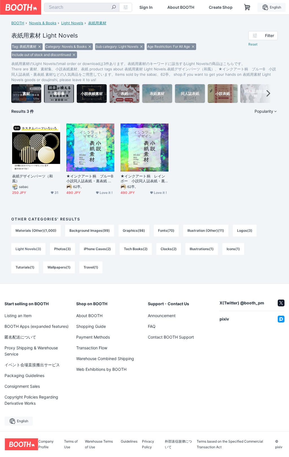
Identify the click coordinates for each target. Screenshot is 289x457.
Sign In (146, 7)
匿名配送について (20, 337)
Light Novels (72, 23)
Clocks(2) (169, 249)
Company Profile (46, 444)
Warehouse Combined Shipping (105, 358)
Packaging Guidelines (24, 375)
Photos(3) (62, 249)
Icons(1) (233, 249)
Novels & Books (42, 23)
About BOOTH (180, 7)
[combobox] (81, 7)
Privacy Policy (148, 444)
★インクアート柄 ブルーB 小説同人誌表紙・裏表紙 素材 (90, 178)
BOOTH (17, 23)
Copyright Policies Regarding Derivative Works (31, 400)
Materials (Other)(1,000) (36, 230)
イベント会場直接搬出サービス (32, 364)
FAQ (152, 326)
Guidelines (129, 441)
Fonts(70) (166, 230)
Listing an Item (18, 315)
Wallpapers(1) (59, 267)
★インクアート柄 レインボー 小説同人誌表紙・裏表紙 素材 (143, 178)
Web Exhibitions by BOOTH (101, 369)
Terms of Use (71, 444)
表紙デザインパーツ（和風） (32, 178)
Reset (252, 44)
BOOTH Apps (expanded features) (37, 326)
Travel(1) (91, 267)
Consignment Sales (22, 386)
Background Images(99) (89, 230)
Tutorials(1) (25, 267)
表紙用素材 (97, 23)
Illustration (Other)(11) (205, 230)
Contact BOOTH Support (171, 337)
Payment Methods (93, 337)
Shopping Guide (91, 326)
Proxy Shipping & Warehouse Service (31, 350)
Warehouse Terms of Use (99, 444)
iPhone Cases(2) (97, 249)
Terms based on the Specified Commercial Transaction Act (230, 444)
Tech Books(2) (136, 249)
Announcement (162, 315)
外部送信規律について (178, 444)
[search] (113, 8)
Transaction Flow (91, 347)
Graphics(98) (134, 230)
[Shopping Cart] (247, 7)
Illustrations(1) (202, 249)
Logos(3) (244, 230)
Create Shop (221, 7)
